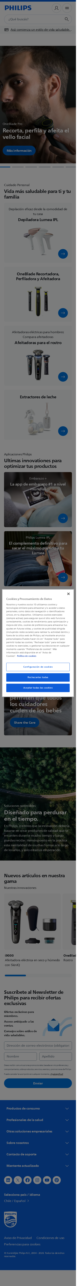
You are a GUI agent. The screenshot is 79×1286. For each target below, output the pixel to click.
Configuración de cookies (38, 667)
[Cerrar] (68, 593)
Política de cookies (26, 656)
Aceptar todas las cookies (38, 688)
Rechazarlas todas (38, 677)
